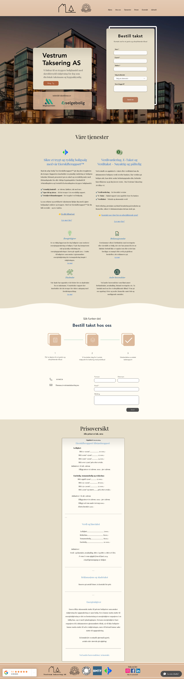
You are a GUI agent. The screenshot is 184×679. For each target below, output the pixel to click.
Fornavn (97, 376)
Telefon (117, 65)
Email (96, 385)
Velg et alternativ (120, 75)
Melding (97, 394)
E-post (117, 57)
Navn (116, 49)
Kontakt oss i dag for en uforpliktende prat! (119, 215)
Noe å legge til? (119, 84)
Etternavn (121, 376)
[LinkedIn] (138, 671)
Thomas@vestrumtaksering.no (67, 385)
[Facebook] (133, 671)
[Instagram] (128, 671)
